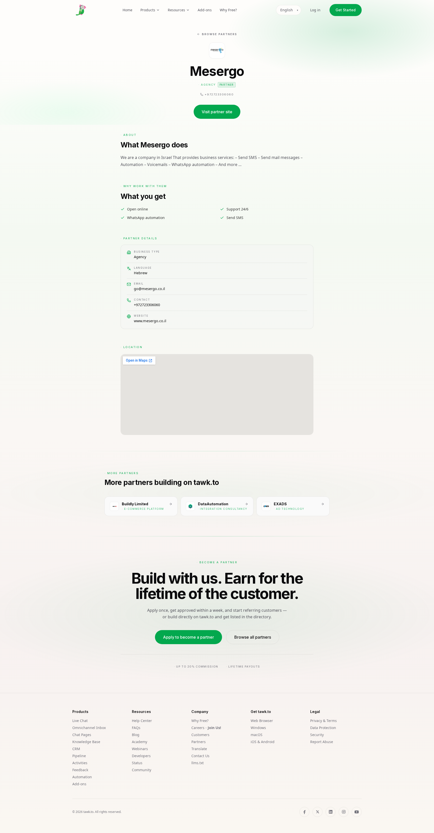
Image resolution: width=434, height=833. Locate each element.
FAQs (136, 727)
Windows (258, 727)
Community (141, 769)
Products (147, 10)
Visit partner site (217, 111)
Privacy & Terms (323, 720)
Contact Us (200, 755)
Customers (200, 734)
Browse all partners (252, 637)
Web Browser (262, 720)
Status (137, 762)
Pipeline (79, 755)
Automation (82, 776)
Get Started (346, 10)
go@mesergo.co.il (149, 288)
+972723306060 (147, 304)
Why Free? (228, 10)
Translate (199, 748)
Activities (79, 762)
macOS (256, 734)
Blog (135, 734)
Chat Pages (81, 734)
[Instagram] (344, 812)
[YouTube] (357, 812)
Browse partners (219, 34)
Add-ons (205, 10)
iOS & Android (263, 741)
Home (127, 10)
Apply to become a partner (188, 637)
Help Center (142, 720)
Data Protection (323, 727)
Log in (315, 10)
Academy (139, 741)
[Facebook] (304, 812)
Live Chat (80, 720)
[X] (317, 812)
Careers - (206, 727)
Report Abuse (321, 741)
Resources (176, 10)
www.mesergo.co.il (150, 320)
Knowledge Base (86, 741)
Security (317, 734)
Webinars (140, 748)
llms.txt (197, 762)
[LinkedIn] (330, 812)
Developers (141, 755)
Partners (198, 741)
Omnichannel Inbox (89, 727)
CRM (76, 748)
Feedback (80, 769)
